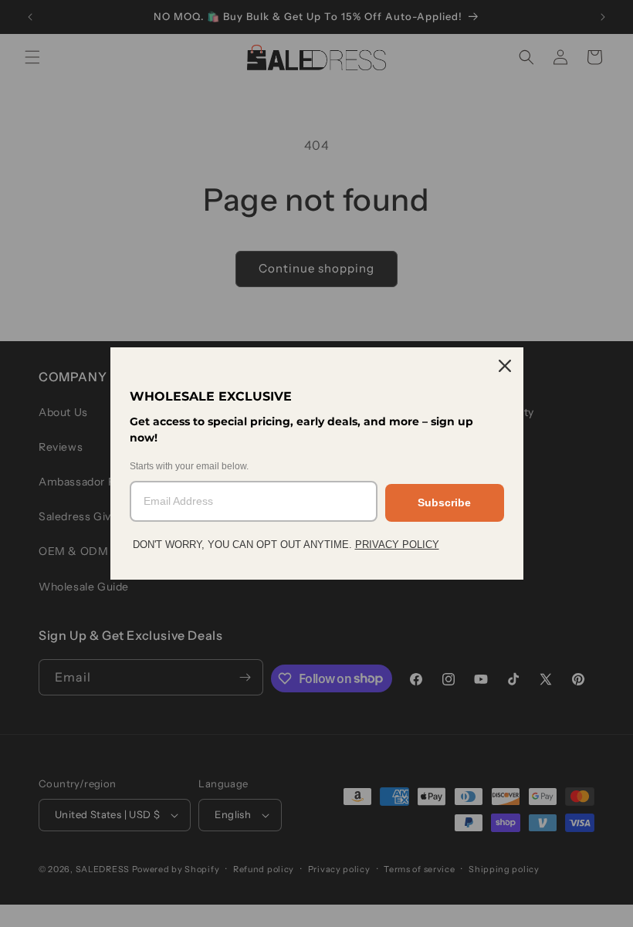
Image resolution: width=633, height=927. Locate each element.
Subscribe (444, 502)
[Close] (504, 365)
